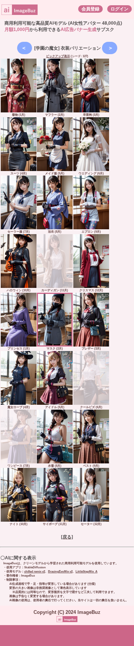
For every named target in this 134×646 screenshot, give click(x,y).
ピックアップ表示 (58, 56)
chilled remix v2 (34, 571)
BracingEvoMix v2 (60, 571)
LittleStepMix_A (87, 571)
